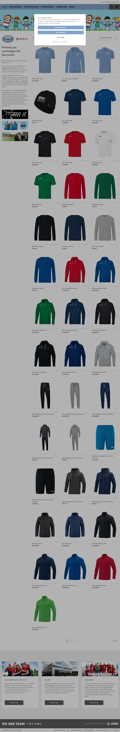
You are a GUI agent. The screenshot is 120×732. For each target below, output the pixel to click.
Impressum (64, 41)
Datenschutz (56, 41)
